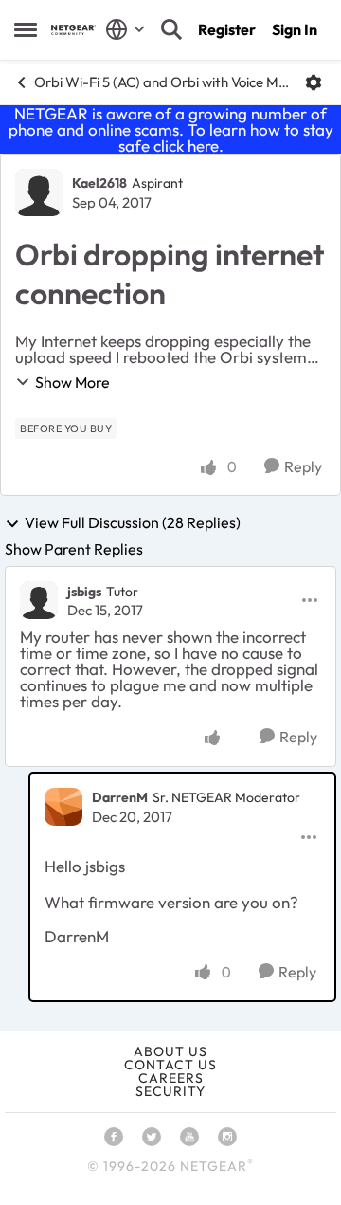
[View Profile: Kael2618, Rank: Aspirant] (39, 192)
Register (227, 29)
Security (170, 1091)
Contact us (170, 1064)
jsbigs (84, 591)
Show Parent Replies (74, 549)
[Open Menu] (313, 82)
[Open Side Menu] (25, 29)
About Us (170, 1051)
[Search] (171, 29)
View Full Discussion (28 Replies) (133, 523)
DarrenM (120, 797)
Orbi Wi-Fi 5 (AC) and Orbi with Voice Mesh (162, 82)
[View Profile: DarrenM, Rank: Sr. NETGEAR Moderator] (63, 807)
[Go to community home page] (73, 30)
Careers (171, 1077)
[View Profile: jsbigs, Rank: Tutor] (39, 600)
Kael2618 (99, 183)
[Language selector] (125, 29)
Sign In (294, 29)
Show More (72, 382)
